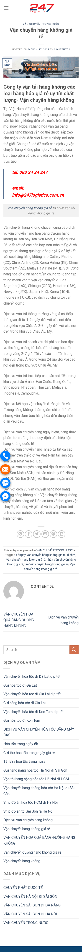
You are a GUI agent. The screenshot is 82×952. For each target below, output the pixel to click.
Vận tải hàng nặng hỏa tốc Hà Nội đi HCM (36, 779)
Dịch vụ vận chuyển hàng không (28, 820)
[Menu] (6, 7)
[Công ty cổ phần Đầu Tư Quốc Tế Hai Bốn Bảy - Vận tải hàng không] (41, 8)
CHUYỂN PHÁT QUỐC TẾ (23, 887)
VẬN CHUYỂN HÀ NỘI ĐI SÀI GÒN (30, 896)
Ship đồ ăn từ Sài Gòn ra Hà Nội (28, 811)
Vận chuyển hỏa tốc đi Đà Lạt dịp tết (31, 676)
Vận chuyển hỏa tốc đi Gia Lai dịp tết (32, 694)
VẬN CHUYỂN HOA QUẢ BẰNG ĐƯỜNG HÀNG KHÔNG (18, 620)
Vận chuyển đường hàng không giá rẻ (32, 852)
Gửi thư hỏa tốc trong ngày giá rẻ (29, 753)
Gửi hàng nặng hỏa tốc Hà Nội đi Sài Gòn (35, 770)
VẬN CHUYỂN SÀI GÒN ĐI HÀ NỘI (30, 914)
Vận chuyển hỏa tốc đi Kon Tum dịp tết (33, 712)
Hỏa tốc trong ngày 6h (20, 744)
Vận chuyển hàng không (21, 861)
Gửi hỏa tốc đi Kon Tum (21, 720)
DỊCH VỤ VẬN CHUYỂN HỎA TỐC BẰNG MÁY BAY (38, 732)
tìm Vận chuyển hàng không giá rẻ (47, 564)
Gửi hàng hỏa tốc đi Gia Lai (24, 703)
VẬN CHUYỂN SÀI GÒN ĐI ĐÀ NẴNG (32, 905)
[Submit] (74, 649)
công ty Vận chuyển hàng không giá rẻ (41, 555)
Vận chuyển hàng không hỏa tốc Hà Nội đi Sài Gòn (38, 791)
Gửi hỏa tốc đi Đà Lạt (20, 685)
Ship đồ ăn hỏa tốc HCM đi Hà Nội (30, 802)
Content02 (62, 49)
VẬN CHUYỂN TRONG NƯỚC (41, 24)
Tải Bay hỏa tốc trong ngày (24, 761)
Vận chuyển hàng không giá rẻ (29, 208)
